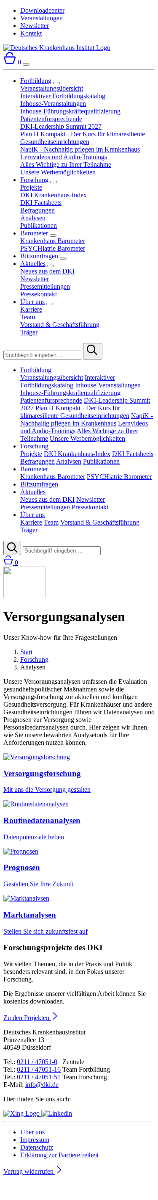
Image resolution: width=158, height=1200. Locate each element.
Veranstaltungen (41, 18)
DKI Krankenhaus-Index (53, 195)
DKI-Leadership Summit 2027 (61, 126)
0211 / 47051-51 (39, 1077)
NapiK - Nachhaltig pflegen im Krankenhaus (80, 149)
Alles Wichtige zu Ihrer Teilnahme (65, 164)
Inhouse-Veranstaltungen (53, 103)
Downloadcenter (42, 10)
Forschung (34, 179)
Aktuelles (33, 263)
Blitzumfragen (39, 256)
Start (26, 651)
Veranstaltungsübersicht (51, 88)
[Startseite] (56, 47)
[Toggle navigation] (26, 64)
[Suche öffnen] (12, 548)
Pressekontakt (38, 294)
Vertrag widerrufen (29, 1171)
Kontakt (31, 33)
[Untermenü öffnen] (56, 83)
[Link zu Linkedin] (56, 1113)
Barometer (34, 233)
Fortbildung (35, 80)
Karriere (31, 309)
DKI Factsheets (41, 202)
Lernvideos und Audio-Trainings (63, 156)
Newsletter (34, 25)
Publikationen (38, 225)
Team (27, 317)
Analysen (33, 217)
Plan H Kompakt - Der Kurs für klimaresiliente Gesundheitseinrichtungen (82, 137)
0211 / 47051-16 (39, 1069)
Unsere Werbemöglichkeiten (58, 172)
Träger (28, 332)
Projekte (31, 187)
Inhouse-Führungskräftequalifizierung (70, 111)
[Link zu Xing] (22, 1113)
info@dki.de (42, 1084)
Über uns (32, 301)
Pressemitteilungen (45, 286)
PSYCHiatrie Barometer (52, 248)
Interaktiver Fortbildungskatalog (62, 96)
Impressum (34, 1139)
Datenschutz (36, 1147)
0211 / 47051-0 (37, 1061)
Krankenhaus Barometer (52, 240)
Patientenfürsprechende (51, 118)
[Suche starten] (92, 351)
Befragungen (37, 210)
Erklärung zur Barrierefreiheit (59, 1155)
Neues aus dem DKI (47, 271)
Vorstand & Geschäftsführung (59, 324)
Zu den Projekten (27, 1017)
